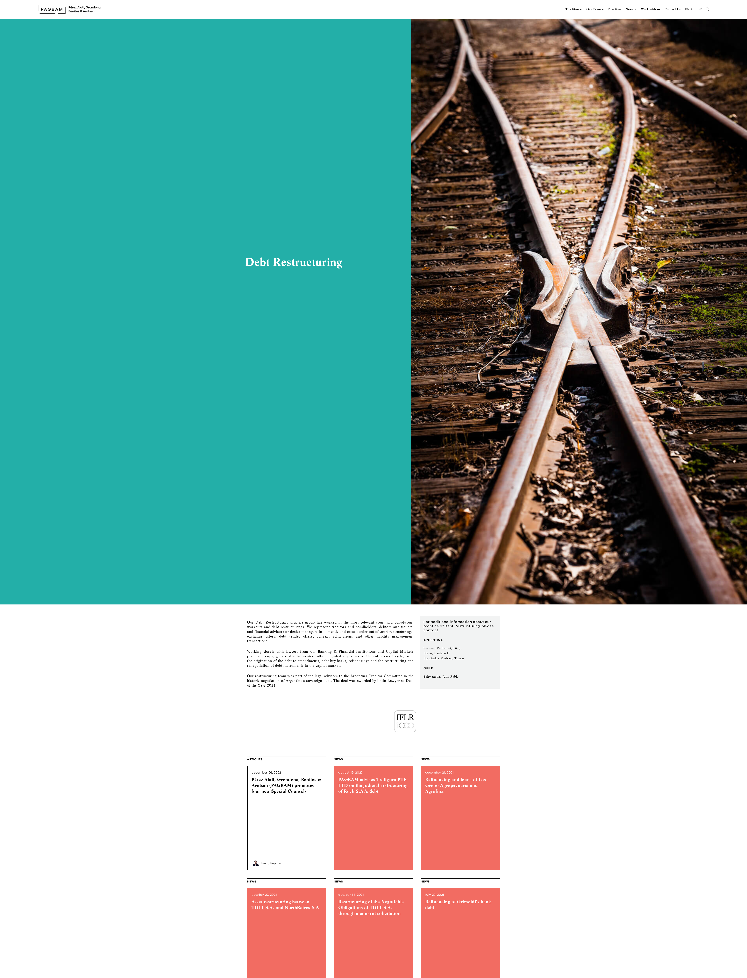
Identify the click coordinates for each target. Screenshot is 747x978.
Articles (254, 759)
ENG (688, 9)
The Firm (572, 9)
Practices (614, 9)
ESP (699, 9)
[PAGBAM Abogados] (69, 9)
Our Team (593, 9)
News (630, 9)
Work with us (650, 9)
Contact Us (673, 9)
